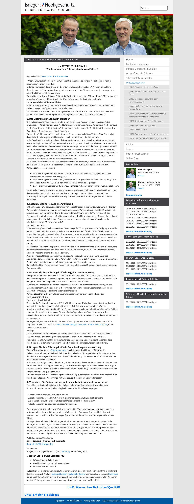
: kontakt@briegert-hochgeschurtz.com (68, 474)
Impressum (60, 500)
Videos (129, 149)
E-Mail (141, 175)
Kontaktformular (134, 195)
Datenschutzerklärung (130, 500)
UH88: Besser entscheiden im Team (144, 87)
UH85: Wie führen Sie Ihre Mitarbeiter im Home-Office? (146, 108)
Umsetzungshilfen (135, 82)
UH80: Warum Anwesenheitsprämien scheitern (149, 134)
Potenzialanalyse (58, 350)
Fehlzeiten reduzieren (137, 64)
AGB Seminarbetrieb (111, 500)
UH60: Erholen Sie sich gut (41, 495)
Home (129, 59)
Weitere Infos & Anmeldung (139, 231)
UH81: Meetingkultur (138, 129)
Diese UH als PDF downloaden (54, 76)
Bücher (130, 144)
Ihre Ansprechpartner (137, 154)
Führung (66, 451)
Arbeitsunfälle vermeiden (139, 78)
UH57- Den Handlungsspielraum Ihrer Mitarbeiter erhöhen (82, 324)
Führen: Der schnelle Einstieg (141, 69)
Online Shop (132, 158)
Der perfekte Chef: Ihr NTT (139, 73)
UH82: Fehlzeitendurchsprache (142, 125)
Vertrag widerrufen (92, 500)
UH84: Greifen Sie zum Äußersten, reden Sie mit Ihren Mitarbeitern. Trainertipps (147, 115)
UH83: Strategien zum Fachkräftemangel (146, 121)
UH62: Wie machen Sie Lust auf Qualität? (93, 487)
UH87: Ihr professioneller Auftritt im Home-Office (147, 93)
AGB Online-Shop (74, 500)
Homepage (113, 474)
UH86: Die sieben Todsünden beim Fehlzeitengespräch (143, 100)
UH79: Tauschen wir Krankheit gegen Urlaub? (148, 138)
